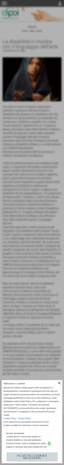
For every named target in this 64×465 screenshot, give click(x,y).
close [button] (59, 383)
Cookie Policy (9, 418)
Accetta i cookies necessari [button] (32, 457)
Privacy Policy (24, 418)
